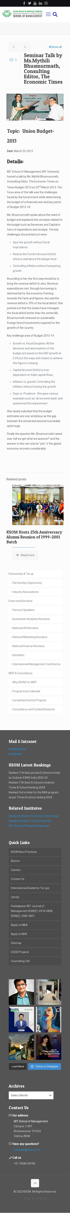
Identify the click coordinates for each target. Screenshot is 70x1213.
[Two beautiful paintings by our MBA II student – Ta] (48, 1019)
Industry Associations (25, 591)
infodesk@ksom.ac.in (27, 1149)
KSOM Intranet (18, 749)
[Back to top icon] (35, 1183)
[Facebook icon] (24, 1198)
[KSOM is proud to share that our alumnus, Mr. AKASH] (21, 1019)
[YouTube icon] (33, 1198)
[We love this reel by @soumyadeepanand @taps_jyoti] (48, 992)
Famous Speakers (23, 610)
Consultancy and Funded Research (33, 709)
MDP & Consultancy (20, 673)
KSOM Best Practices (24, 851)
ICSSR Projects (20, 952)
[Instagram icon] (45, 1198)
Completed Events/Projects (29, 700)
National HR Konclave (25, 628)
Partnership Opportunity (27, 582)
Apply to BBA (19, 934)
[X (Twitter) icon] (28, 1198)
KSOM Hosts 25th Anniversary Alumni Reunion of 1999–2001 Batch (34, 537)
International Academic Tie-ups (30, 888)
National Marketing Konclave (29, 637)
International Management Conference (36, 664)
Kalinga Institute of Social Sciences (30, 820)
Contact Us (17, 879)
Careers (16, 870)
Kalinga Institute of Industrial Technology (33, 816)
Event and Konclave (20, 600)
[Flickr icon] (37, 1198)
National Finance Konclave (28, 646)
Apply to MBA (19, 924)
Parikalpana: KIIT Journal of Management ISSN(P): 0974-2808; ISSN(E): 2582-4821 (32, 910)
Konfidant (18, 655)
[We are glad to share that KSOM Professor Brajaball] (21, 992)
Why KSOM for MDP (24, 682)
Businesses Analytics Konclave (31, 619)
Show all (56, 47)
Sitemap (16, 943)
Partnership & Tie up (21, 573)
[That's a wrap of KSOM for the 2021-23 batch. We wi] (21, 1047)
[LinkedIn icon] (41, 1198)
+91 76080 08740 (24, 1163)
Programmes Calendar (26, 691)
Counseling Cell (20, 961)
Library (15, 897)
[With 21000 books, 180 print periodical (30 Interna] (48, 1047)
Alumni (15, 860)
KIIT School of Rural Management (29, 825)
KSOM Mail (15, 754)
